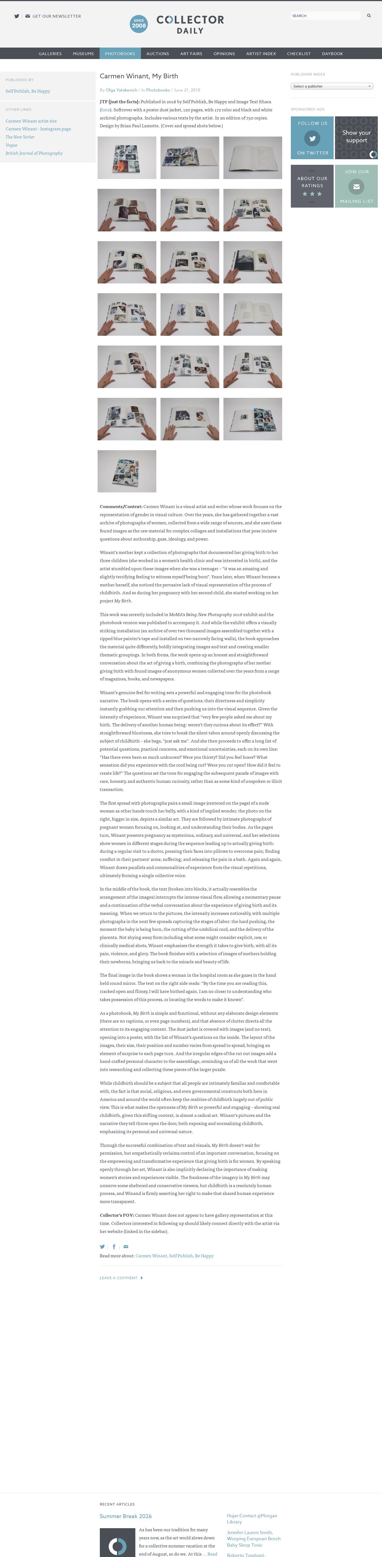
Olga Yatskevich (121, 90)
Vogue (11, 144)
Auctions (158, 53)
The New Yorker (20, 136)
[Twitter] (102, 1246)
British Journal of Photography (34, 152)
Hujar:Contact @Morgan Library (252, 1519)
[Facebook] (114, 1246)
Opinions (224, 53)
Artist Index (261, 53)
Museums (83, 53)
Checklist (299, 53)
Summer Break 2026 (126, 1516)
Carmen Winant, (152, 1255)
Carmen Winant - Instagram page (38, 128)
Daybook (332, 53)
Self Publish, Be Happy (191, 1255)
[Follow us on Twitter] (16, 16)
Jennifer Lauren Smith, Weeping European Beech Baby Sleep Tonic (253, 1539)
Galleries (50, 53)
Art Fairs (191, 53)
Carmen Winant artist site (31, 120)
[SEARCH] (369, 15)
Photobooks (120, 53)
